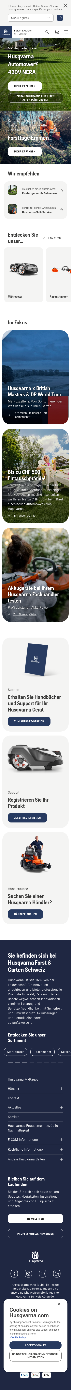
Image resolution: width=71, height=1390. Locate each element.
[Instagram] (28, 1273)
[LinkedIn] (57, 1273)
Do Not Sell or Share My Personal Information (35, 1356)
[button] (9, 308)
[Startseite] (6, 32)
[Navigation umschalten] (66, 32)
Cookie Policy (18, 1337)
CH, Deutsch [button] (20, 33)
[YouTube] (43, 1273)
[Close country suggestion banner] (65, 5)
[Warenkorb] (57, 32)
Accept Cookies (35, 1345)
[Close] (59, 1303)
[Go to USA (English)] (60, 18)
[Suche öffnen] (47, 32)
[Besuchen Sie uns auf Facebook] (14, 1273)
